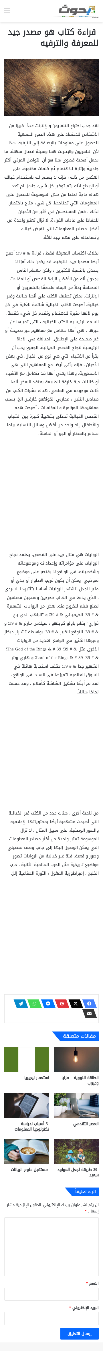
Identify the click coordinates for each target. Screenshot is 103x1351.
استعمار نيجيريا (36, 1078)
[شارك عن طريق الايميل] (88, 1013)
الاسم (92, 1283)
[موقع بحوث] (76, 11)
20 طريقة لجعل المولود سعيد (78, 1172)
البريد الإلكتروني (84, 1307)
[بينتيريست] (60, 1003)
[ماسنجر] (46, 1003)
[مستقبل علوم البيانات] (26, 1151)
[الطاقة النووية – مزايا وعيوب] (76, 1059)
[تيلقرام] (19, 1003)
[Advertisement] (51, 496)
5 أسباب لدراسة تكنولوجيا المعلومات (32, 1126)
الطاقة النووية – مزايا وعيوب (80, 1080)
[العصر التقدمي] (76, 1105)
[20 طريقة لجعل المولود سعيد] (76, 1151)
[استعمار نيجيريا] (26, 1059)
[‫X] (74, 1003)
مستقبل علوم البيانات (30, 1170)
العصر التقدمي (86, 1124)
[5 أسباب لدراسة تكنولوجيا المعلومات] (26, 1105)
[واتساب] (33, 1003)
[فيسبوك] (88, 1003)
